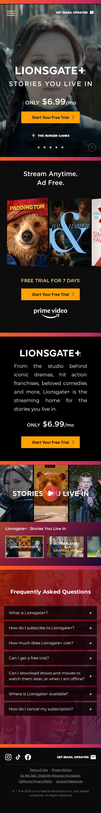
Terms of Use (39, 770)
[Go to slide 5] (62, 147)
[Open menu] (12, 13)
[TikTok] (18, 757)
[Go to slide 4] (56, 147)
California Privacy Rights (35, 781)
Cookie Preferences (69, 781)
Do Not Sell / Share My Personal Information (50, 775)
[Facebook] (28, 757)
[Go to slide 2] (45, 147)
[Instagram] (8, 757)
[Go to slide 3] (50, 147)
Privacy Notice (61, 770)
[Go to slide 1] (39, 147)
